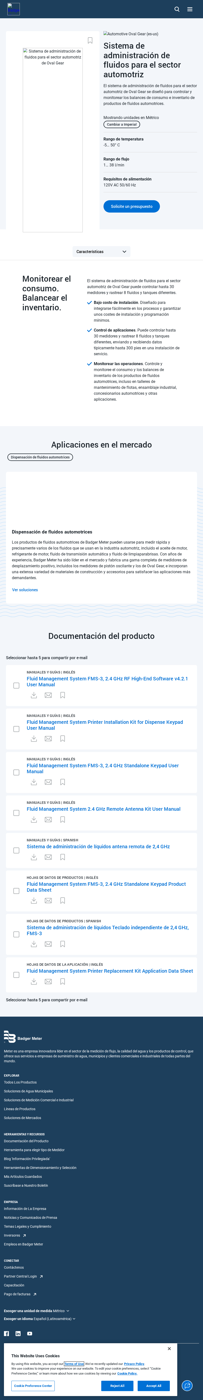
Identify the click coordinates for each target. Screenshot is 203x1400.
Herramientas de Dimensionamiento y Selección (40, 1168)
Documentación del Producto (26, 1141)
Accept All (153, 1386)
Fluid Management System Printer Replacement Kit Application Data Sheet (110, 971)
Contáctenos (14, 1267)
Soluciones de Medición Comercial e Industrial (39, 1100)
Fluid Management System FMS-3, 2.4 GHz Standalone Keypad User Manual (103, 768)
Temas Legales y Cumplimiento (27, 1226)
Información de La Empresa (25, 1209)
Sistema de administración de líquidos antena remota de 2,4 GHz (98, 846)
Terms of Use (74, 1364)
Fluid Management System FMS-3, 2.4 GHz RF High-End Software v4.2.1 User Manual (107, 681)
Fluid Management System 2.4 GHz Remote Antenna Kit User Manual (103, 809)
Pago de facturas (17, 1294)
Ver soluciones (25, 589)
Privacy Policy (134, 1364)
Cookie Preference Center (33, 1386)
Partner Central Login (20, 1276)
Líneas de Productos (19, 1109)
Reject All (117, 1386)
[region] (90, 1369)
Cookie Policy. (127, 1373)
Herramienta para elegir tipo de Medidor (34, 1150)
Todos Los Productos (20, 1082)
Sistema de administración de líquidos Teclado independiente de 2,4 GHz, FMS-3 (108, 930)
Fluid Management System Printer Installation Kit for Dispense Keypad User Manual (105, 725)
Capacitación (14, 1285)
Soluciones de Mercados (22, 1118)
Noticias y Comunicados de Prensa (30, 1218)
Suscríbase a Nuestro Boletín (26, 1185)
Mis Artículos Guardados (23, 1177)
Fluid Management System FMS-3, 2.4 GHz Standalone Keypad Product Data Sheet (106, 887)
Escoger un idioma (19, 1319)
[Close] (169, 1348)
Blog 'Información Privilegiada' (27, 1159)
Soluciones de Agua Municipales (28, 1091)
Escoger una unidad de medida (28, 1311)
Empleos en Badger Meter (23, 1244)
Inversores (12, 1235)
